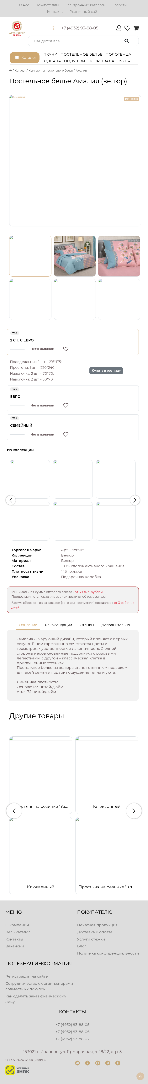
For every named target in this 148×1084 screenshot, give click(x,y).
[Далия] (116, 479)
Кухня (123, 61)
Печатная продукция (97, 925)
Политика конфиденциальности (108, 953)
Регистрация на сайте (26, 976)
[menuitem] (24, 5)
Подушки (74, 61)
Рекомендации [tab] (58, 625)
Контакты (14, 939)
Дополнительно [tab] (116, 625)
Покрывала (101, 61)
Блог (81, 946)
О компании (17, 925)
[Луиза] (73, 521)
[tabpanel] (73, 665)
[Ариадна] (30, 479)
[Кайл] (30, 521)
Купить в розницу (106, 370)
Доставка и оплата (94, 932)
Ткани (50, 54)
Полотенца (118, 54)
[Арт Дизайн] (17, 28)
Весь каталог (17, 932)
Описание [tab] (28, 625)
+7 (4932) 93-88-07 (72, 1038)
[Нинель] (116, 521)
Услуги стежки (91, 939)
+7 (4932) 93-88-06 (73, 1031)
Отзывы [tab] (87, 625)
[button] (83, 41)
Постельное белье (82, 54)
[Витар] (73, 479)
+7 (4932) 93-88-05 (72, 1024)
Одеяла (52, 61)
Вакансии (14, 946)
